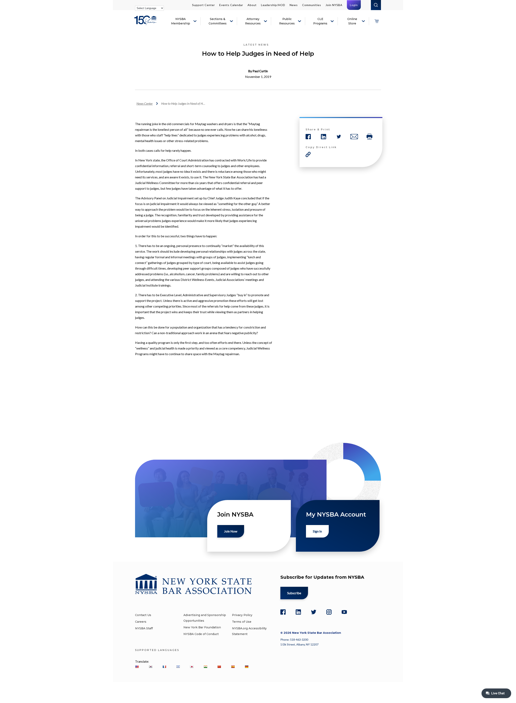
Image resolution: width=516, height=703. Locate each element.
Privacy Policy (242, 615)
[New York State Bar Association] (146, 23)
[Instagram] (329, 612)
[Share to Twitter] (338, 136)
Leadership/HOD (273, 5)
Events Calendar (231, 5)
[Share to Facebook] (308, 136)
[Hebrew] (178, 666)
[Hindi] (205, 666)
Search (376, 5)
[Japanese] (192, 666)
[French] (164, 666)
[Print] (369, 136)
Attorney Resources (253, 21)
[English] (137, 666)
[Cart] (376, 21)
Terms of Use (241, 621)
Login (354, 5)
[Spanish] (233, 666)
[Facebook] (283, 612)
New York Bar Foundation (202, 627)
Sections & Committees (218, 21)
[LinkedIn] (298, 612)
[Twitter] (313, 612)
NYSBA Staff (144, 628)
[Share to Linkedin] (323, 136)
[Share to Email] (354, 136)
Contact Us (143, 615)
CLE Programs (320, 21)
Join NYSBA (334, 5)
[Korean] (150, 666)
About (252, 5)
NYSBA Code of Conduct (201, 634)
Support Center (203, 5)
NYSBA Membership (180, 21)
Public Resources (287, 21)
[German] (246, 666)
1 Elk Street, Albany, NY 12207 (299, 644)
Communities (311, 5)
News (294, 5)
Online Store (352, 21)
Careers (140, 621)
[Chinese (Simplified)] (219, 666)
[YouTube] (344, 612)
